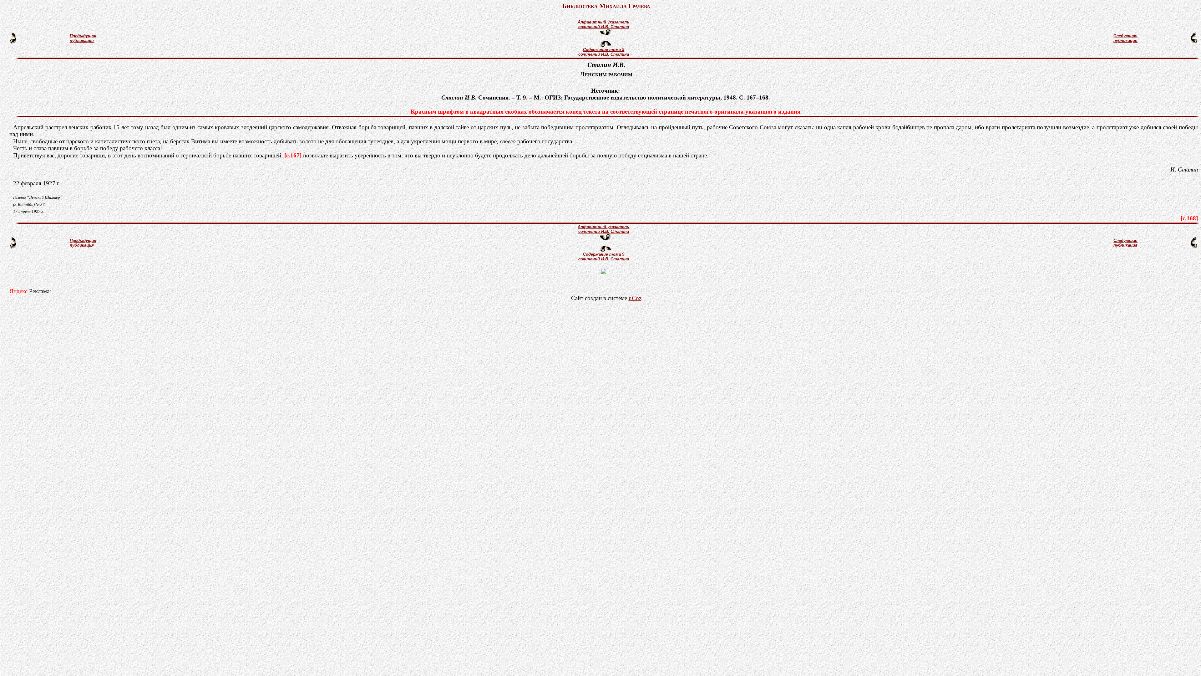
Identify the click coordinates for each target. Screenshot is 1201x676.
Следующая (1125, 35)
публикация (82, 40)
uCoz (635, 298)
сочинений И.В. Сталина (603, 26)
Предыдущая (83, 35)
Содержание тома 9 (603, 49)
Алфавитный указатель (603, 22)
